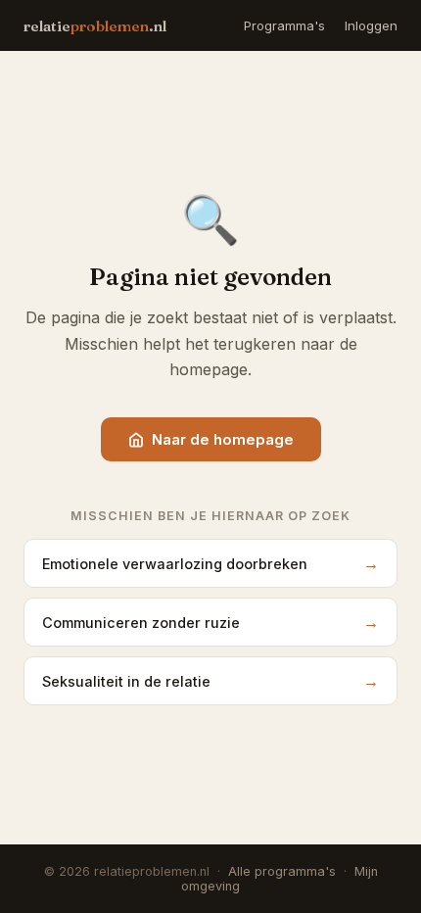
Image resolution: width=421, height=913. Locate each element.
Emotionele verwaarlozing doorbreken (210, 563)
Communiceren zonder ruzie (210, 622)
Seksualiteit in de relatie (210, 681)
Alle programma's (282, 871)
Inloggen (371, 25)
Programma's (284, 25)
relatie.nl (94, 26)
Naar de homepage (223, 439)
